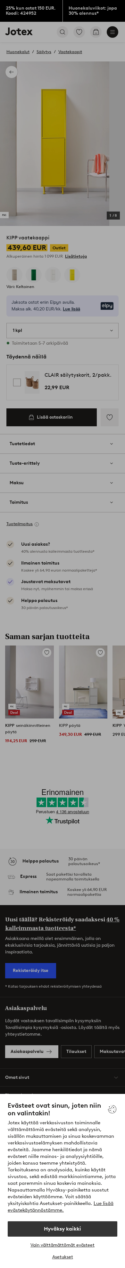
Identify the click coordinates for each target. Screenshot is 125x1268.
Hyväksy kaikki (62, 1229)
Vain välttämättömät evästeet (62, 1245)
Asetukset (62, 1257)
